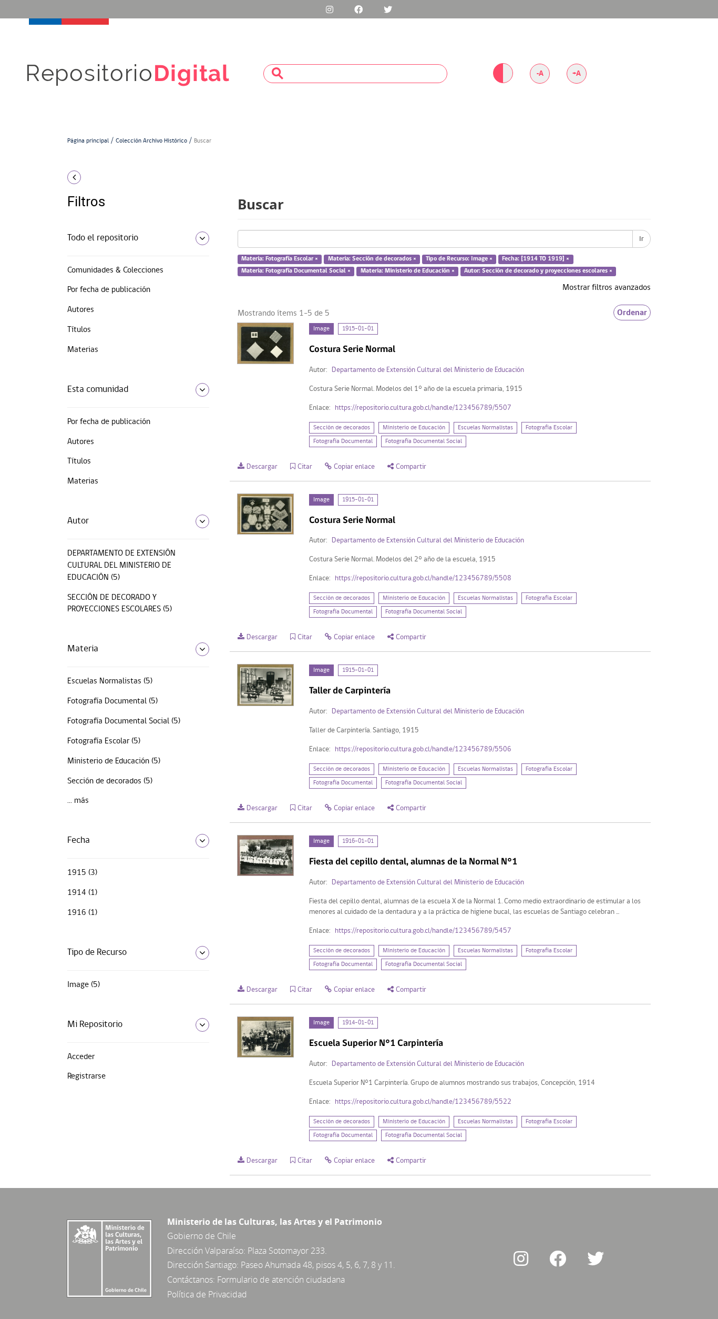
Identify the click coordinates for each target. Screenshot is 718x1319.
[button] (134, 177)
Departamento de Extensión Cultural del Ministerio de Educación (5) (121, 565)
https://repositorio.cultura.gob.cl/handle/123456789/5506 (423, 749)
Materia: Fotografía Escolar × (279, 259)
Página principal (88, 141)
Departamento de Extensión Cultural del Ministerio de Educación (428, 370)
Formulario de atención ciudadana (281, 1279)
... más (78, 801)
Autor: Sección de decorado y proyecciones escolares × (538, 271)
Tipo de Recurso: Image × (459, 259)
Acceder (81, 1057)
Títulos (79, 330)
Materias (82, 350)
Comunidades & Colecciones (115, 270)
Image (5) (83, 985)
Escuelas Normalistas (485, 428)
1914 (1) (82, 893)
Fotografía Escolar (549, 428)
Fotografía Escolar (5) (103, 741)
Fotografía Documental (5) (112, 701)
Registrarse (86, 1076)
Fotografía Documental (343, 441)
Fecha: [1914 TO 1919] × (535, 259)
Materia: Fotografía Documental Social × (296, 271)
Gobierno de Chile (201, 1236)
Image (321, 329)
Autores (80, 310)
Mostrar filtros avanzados (606, 288)
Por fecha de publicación (108, 290)
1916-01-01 (358, 841)
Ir (641, 239)
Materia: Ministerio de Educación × (408, 271)
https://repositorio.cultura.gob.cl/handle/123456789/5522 (423, 1102)
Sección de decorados (341, 428)
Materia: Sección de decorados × (372, 259)
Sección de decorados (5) (109, 781)
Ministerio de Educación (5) (113, 761)
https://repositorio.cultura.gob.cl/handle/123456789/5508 (423, 578)
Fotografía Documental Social (423, 441)
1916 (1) (82, 913)
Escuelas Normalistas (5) (109, 681)
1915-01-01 (358, 329)
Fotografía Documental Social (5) (123, 721)
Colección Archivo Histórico (151, 141)
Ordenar (632, 312)
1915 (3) (82, 873)
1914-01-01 (358, 1023)
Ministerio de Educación (414, 428)
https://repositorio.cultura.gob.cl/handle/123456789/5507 (423, 408)
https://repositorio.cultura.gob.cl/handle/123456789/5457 (423, 931)
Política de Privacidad (207, 1294)
